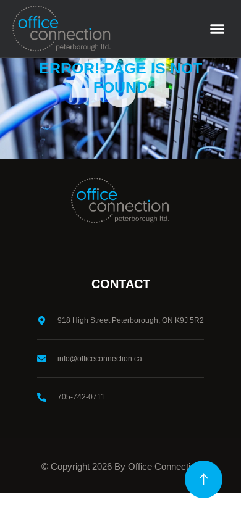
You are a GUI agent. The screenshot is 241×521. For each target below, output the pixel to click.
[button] (217, 29)
